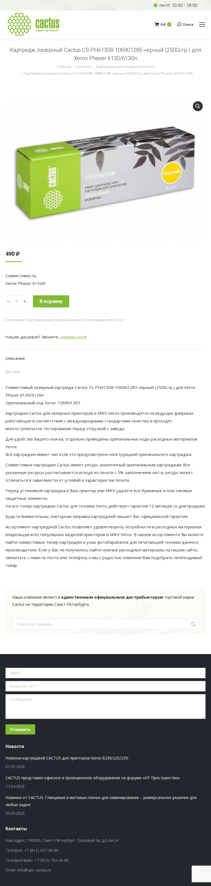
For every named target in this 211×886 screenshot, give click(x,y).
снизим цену (73, 337)
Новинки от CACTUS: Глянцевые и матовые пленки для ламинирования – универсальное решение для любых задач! (100, 801)
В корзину (51, 301)
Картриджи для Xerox (104, 319)
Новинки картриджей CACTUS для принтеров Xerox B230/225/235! (66, 758)
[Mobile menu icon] (202, 24)
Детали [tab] (12, 371)
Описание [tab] (15, 358)
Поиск (193, 624)
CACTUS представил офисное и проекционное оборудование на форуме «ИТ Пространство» (92, 777)
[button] (198, 106)
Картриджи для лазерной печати (55, 319)
